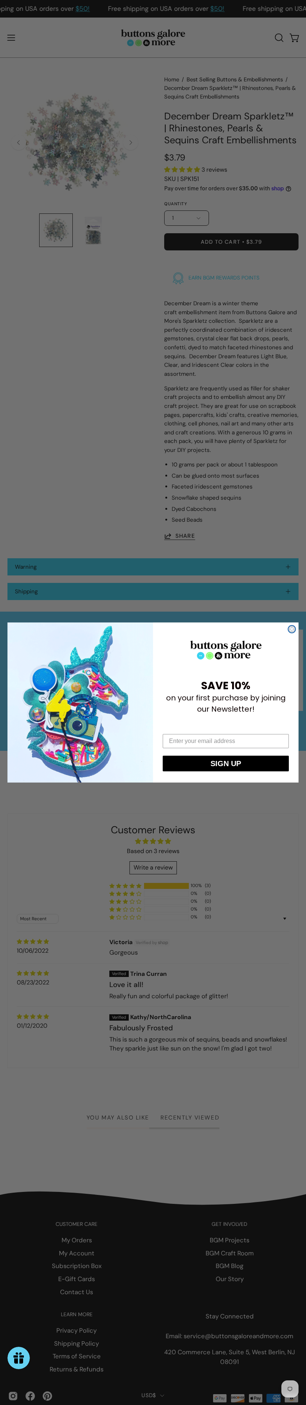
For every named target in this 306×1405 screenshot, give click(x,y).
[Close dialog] (292, 629)
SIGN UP (225, 763)
